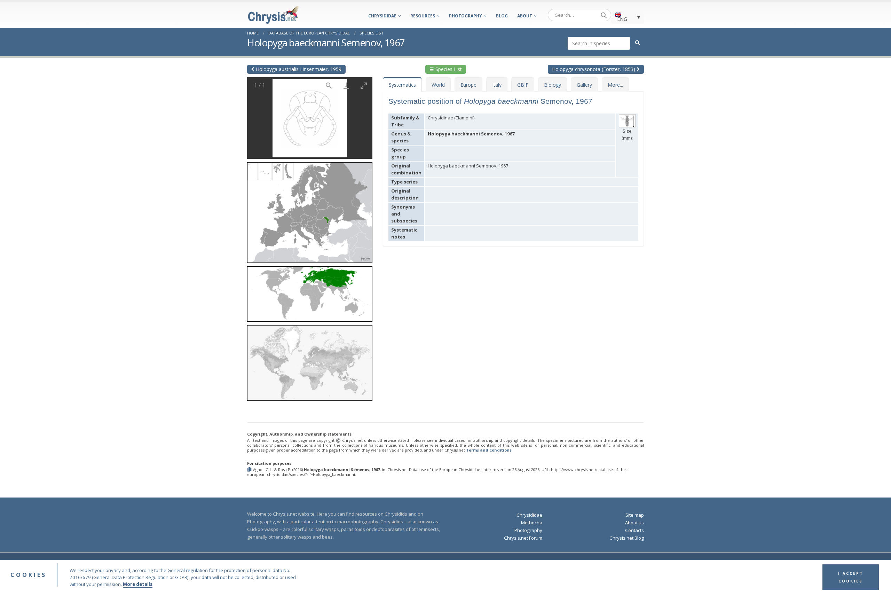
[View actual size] (329, 85)
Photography (465, 16)
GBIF (522, 84)
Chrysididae (382, 16)
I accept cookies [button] (851, 577)
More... (615, 84)
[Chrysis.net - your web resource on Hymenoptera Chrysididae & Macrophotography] (273, 14)
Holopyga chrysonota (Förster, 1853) (594, 69)
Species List (372, 33)
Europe (468, 84)
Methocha (531, 522)
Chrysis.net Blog (626, 538)
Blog (502, 16)
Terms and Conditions (489, 450)
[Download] (346, 85)
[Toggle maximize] (363, 85)
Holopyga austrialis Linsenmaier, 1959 (297, 69)
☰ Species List (445, 69)
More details (137, 584)
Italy (497, 84)
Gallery (584, 84)
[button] (309, 210)
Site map (634, 515)
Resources (422, 16)
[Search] (604, 15)
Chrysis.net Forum (523, 538)
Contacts (634, 530)
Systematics (402, 84)
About (524, 16)
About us (634, 522)
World (438, 84)
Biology (552, 84)
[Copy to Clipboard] (250, 469)
